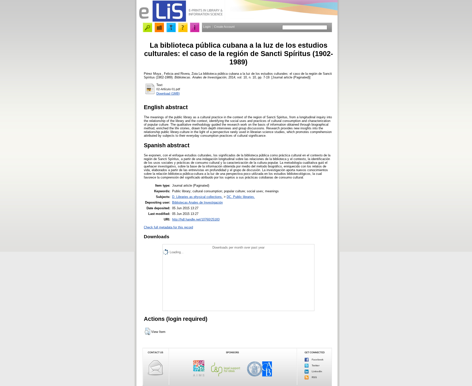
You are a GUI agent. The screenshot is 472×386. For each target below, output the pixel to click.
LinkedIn (316, 371)
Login (207, 27)
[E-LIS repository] (180, 21)
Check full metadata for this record (168, 227)
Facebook (317, 359)
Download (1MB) (168, 93)
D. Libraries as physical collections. (197, 197)
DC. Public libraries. (241, 197)
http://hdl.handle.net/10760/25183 (196, 219)
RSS (314, 377)
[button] (147, 331)
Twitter (315, 365)
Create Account (224, 27)
